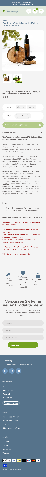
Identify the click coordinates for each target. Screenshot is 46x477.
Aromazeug (17, 470)
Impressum (7, 398)
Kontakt (5, 442)
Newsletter (7, 449)
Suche (5, 445)
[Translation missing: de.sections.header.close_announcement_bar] (44, 3)
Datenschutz (7, 390)
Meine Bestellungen (10, 417)
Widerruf (6, 394)
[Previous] (5, 3)
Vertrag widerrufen (11, 403)
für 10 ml (21, 107)
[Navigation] (41, 11)
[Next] (41, 3)
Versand (5, 453)
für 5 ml (31, 107)
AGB (4, 386)
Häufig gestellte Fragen (12, 428)
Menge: (9, 116)
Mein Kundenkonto (10, 420)
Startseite (5, 21)
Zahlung (5, 424)
